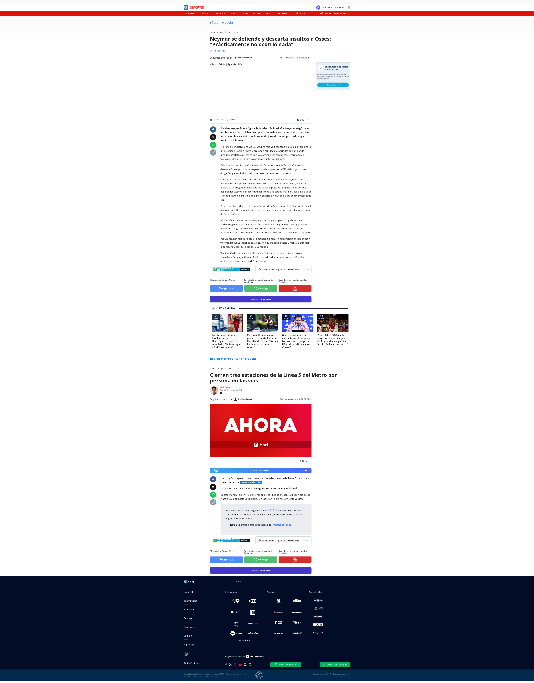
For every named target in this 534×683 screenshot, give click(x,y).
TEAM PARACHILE (282, 13)
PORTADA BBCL (190, 13)
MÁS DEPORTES (302, 13)
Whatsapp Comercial (287, 664)
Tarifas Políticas (191, 663)
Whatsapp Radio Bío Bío (337, 665)
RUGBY (234, 13)
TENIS (245, 13)
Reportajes (189, 644)
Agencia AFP (220, 51)
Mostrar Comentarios (261, 299)
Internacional (190, 600)
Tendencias (190, 627)
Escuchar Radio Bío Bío (335, 13)
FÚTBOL (205, 13)
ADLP (267, 13)
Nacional (188, 592)
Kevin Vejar (225, 387)
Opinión (188, 635)
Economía (189, 609)
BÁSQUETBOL (220, 13)
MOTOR (256, 13)
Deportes (188, 618)
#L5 (272, 510)
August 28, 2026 (282, 524)
